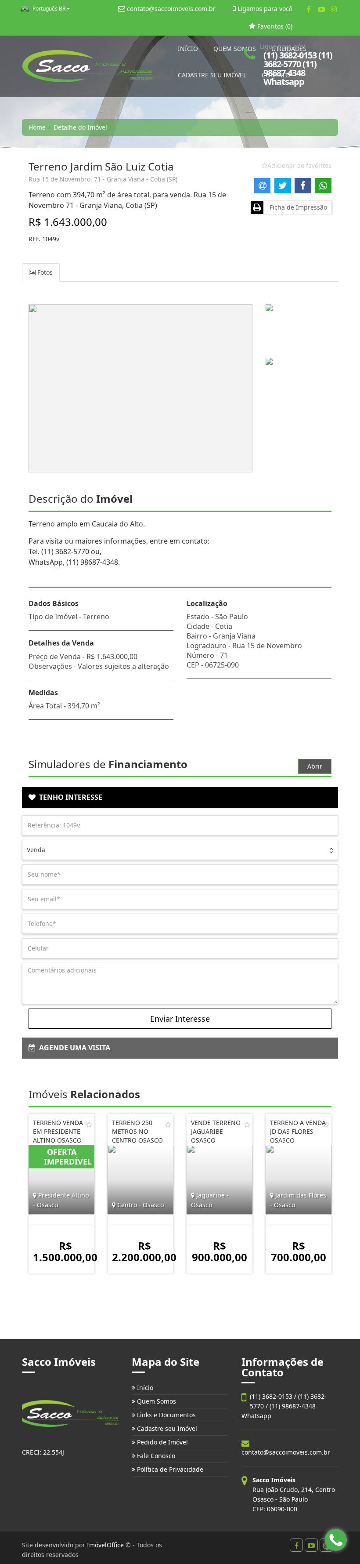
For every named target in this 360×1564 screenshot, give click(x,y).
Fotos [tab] (44, 272)
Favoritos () (274, 26)
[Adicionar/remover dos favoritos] (89, 1124)
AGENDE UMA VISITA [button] (73, 1047)
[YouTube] (321, 9)
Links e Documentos (165, 1415)
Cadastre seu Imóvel (166, 1428)
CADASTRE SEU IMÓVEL (212, 75)
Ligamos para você (264, 8)
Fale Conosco (155, 1456)
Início (144, 1387)
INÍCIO (188, 48)
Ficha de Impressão (296, 207)
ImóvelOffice (105, 1545)
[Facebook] (308, 9)
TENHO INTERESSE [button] (69, 797)
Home (37, 127)
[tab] (180, 797)
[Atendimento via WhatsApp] (336, 1540)
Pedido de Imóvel (161, 1442)
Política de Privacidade (169, 1469)
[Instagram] (333, 9)
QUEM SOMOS (234, 48)
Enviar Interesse (180, 1018)
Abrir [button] (314, 766)
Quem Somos (155, 1401)
